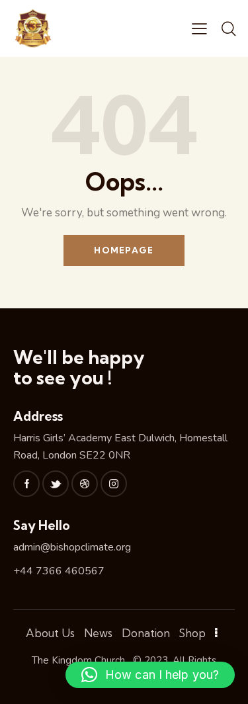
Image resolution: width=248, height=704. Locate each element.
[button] (150, 675)
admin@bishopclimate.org (72, 547)
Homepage (123, 250)
